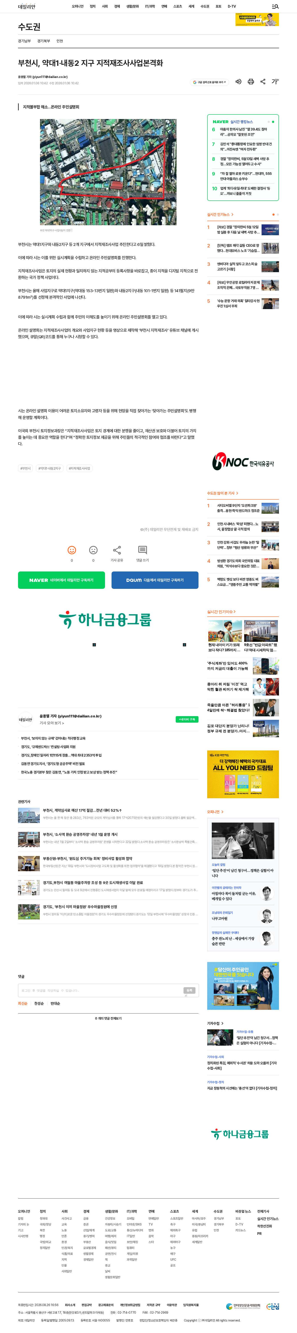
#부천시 (25, 468)
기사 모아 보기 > (52, 723)
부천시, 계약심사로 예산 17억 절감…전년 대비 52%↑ (82, 810)
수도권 (205, 6)
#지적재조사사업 (79, 468)
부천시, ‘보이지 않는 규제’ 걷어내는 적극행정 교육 (53, 738)
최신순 (23, 1003)
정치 (92, 6)
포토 (218, 6)
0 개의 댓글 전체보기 (108, 1018)
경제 (117, 6)
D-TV (232, 6)
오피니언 (77, 6)
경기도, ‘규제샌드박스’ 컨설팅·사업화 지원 (48, 746)
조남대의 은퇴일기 (222, 913)
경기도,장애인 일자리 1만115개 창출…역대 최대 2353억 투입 (61, 755)
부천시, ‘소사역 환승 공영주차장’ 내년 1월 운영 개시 (80, 834)
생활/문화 (132, 6)
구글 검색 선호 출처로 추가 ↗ (212, 82)
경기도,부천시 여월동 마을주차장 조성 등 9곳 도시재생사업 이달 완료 (93, 882)
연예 (164, 6)
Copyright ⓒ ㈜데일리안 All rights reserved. (212, 1320)
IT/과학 (150, 6)
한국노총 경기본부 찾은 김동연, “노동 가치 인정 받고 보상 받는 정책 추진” (69, 772)
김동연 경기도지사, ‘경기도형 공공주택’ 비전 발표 (53, 763)
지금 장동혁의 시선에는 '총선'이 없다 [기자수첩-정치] (242, 1088)
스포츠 (178, 6)
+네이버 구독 (187, 719)
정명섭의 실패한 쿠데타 (225, 933)
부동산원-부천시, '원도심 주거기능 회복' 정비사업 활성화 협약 (87, 858)
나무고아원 (219, 919)
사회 (105, 6)
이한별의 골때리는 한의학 (226, 888)
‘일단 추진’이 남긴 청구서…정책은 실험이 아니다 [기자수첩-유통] (257, 1043)
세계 (191, 6)
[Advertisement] (108, 949)
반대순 (55, 1003)
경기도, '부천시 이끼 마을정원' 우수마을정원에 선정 (80, 906)
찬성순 (39, 1003)
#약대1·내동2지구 (49, 468)
